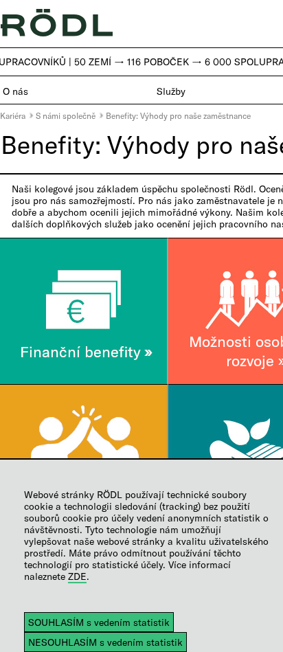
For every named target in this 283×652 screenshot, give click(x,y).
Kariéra (12, 115)
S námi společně (65, 115)
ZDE (77, 576)
